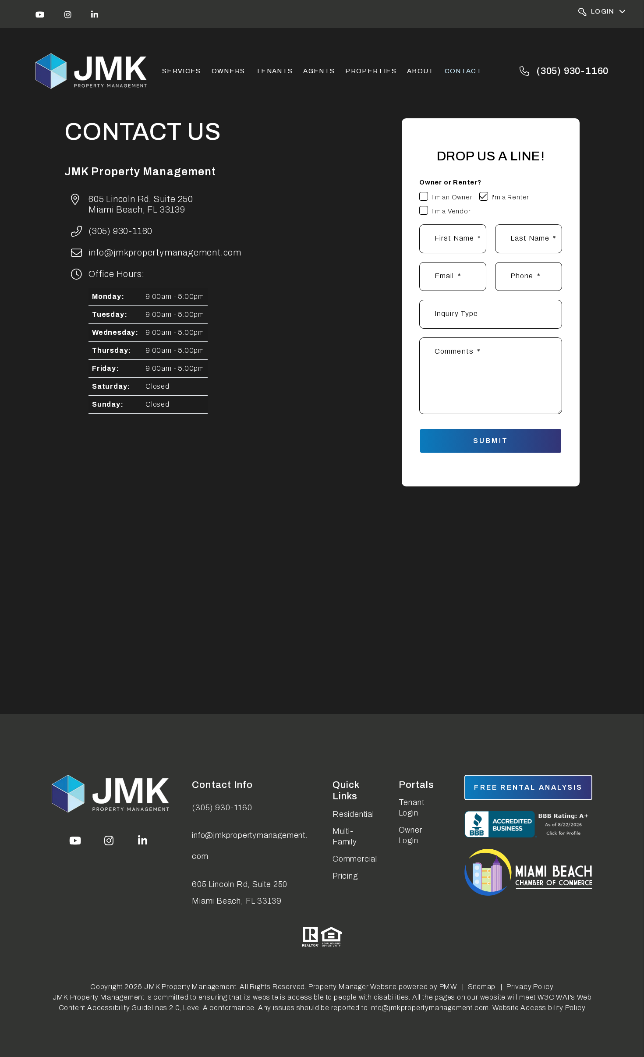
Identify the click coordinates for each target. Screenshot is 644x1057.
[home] (92, 71)
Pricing (345, 876)
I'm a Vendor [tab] (451, 211)
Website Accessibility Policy (538, 1007)
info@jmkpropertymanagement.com (164, 252)
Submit (490, 440)
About (420, 70)
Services (181, 70)
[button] (40, 14)
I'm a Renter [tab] (511, 197)
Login (603, 11)
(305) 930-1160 (573, 71)
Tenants (274, 70)
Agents (319, 70)
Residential (353, 814)
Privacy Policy (530, 986)
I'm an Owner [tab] (452, 197)
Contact (463, 70)
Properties (370, 70)
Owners (228, 70)
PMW (448, 986)
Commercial (355, 859)
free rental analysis (528, 787)
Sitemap (482, 986)
